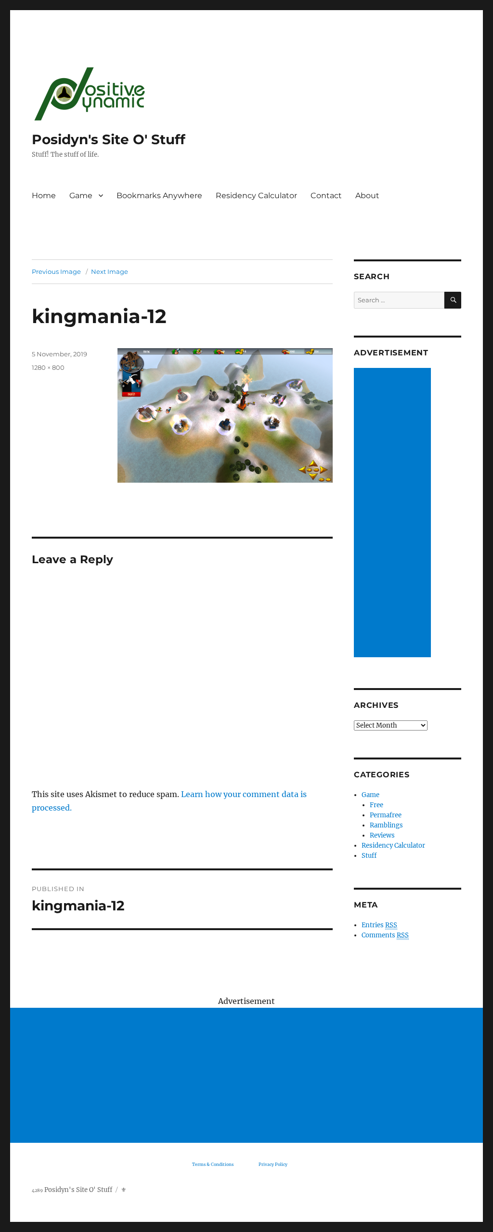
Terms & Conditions (213, 1164)
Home (44, 195)
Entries (379, 925)
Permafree (386, 815)
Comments (385, 935)
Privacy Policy (273, 1164)
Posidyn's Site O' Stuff (108, 139)
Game (80, 195)
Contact (326, 195)
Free (376, 805)
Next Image (109, 271)
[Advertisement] (393, 513)
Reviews (382, 835)
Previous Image (56, 271)
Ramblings (386, 825)
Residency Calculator (256, 195)
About (367, 195)
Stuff (369, 856)
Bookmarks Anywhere (159, 195)
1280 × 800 (48, 367)
